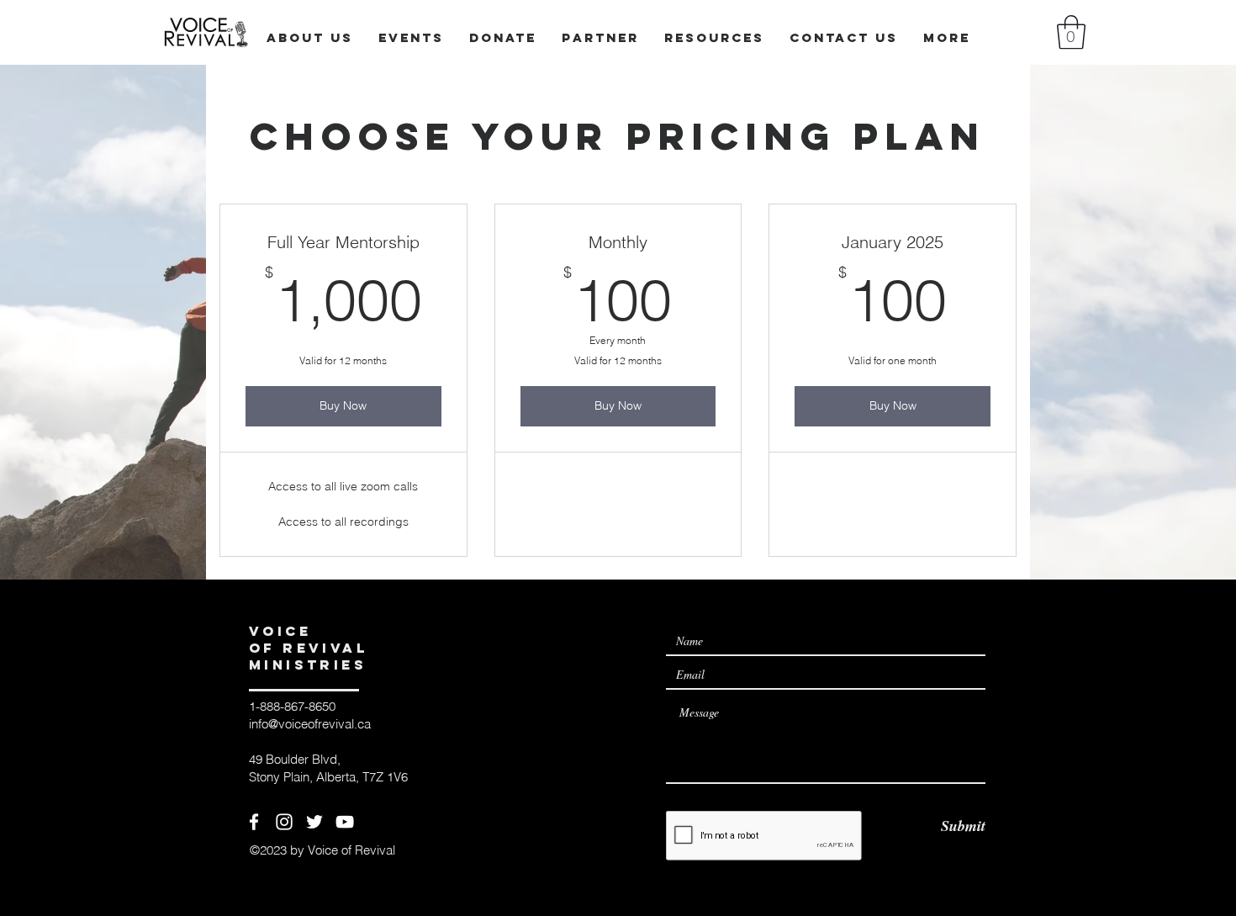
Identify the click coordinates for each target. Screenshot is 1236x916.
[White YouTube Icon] (345, 822)
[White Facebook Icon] (254, 822)
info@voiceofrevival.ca (310, 724)
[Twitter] (314, 822)
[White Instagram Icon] (284, 822)
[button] (1071, 32)
